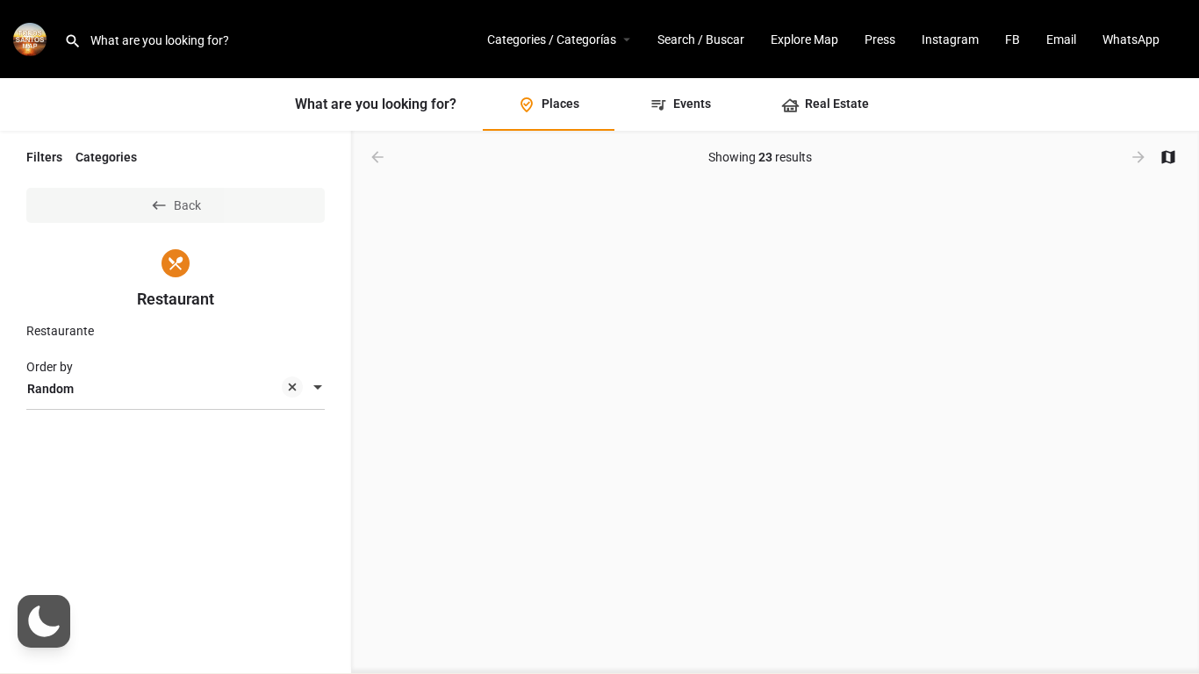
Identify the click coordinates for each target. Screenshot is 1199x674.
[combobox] (175, 389)
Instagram (950, 39)
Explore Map (804, 39)
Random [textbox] (50, 389)
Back (187, 205)
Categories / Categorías (551, 39)
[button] (44, 621)
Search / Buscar (700, 39)
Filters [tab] (44, 157)
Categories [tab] (106, 157)
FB (1012, 39)
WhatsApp (1131, 39)
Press (880, 39)
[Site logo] (32, 38)
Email (1061, 39)
